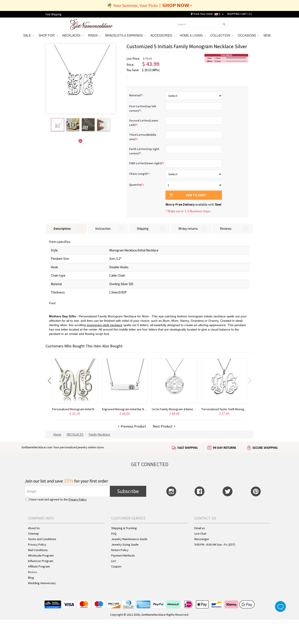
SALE (28, 35)
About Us (34, 528)
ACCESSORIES (162, 35)
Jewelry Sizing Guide (125, 544)
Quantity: (136, 185)
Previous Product (132, 426)
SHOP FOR (47, 35)
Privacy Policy (78, 499)
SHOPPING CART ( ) (239, 14)
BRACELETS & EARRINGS (124, 35)
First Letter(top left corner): (142, 108)
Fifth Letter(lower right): (147, 163)
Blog (31, 578)
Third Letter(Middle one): (142, 137)
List (113, 561)
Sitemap (33, 534)
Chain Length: (139, 174)
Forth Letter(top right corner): (144, 151)
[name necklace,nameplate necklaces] (91, 24)
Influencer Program (40, 561)
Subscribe (128, 491)
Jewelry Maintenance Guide (129, 539)
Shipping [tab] (143, 228)
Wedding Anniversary (42, 583)
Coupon (116, 566)
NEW (267, 35)
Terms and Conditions (42, 539)
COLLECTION (221, 35)
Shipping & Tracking (124, 528)
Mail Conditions (38, 550)
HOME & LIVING (192, 35)
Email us (199, 528)
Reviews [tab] (226, 228)
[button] (49, 381)
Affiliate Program (39, 566)
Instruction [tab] (103, 228)
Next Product (163, 426)
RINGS (93, 35)
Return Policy (119, 550)
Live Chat (200, 534)
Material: (136, 95)
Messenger (201, 539)
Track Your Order (202, 14)
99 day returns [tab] (188, 228)
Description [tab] (62, 228)
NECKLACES (72, 35)
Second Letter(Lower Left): (143, 123)
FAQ (113, 534)
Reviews (32, 572)
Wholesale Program (41, 555)
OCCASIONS (248, 35)
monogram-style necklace (104, 325)
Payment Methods (123, 555)
